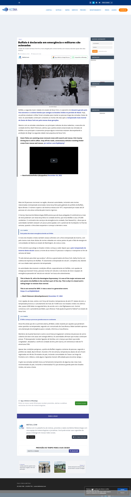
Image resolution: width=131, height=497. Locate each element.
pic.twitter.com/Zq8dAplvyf (54, 143)
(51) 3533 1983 (20, 486)
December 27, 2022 (56, 296)
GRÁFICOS (75, 10)
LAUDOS (114, 10)
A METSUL (49, 10)
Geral (20, 39)
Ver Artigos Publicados (80, 437)
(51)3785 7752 (29, 486)
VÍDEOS (107, 10)
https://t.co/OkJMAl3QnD (29, 291)
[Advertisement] (65, 26)
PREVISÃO (83, 10)
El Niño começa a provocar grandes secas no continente (38, 319)
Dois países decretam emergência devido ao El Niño (36, 233)
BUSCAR (75, 451)
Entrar (95, 51)
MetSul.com (25, 57)
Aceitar (122, 489)
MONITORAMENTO (95, 10)
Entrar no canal (82, 403)
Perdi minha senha (103, 51)
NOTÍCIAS (58, 10)
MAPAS (67, 10)
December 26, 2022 (55, 175)
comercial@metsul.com (40, 486)
